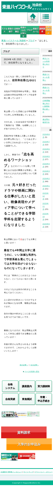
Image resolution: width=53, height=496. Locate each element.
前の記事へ (24, 365)
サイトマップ (28, 472)
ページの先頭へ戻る (32, 371)
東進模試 (27, 399)
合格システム (10, 386)
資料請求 (42, 30)
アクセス (4, 30)
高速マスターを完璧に (46, 77)
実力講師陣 (44, 386)
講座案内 (27, 386)
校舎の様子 (11, 30)
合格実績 (10, 399)
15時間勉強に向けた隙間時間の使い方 (46, 106)
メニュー (46, 21)
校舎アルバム (36, 30)
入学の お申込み (48, 30)
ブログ (29, 30)
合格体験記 (17, 30)
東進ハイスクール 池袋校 (13, 40)
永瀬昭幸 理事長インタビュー (11, 472)
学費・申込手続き (44, 399)
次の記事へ (34, 365)
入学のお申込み (29, 444)
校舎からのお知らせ (23, 31)
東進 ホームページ (33, 21)
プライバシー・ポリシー (44, 472)
